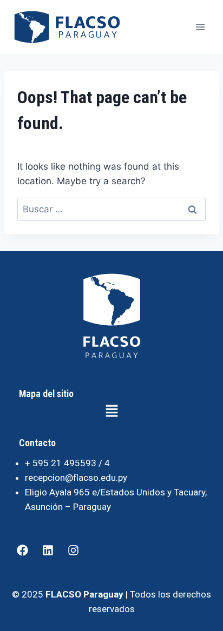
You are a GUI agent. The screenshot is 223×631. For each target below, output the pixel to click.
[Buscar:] (111, 209)
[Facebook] (22, 550)
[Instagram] (73, 550)
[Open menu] (200, 26)
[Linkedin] (47, 550)
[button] (112, 411)
